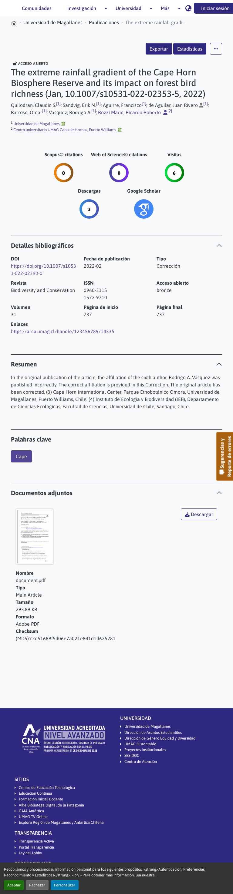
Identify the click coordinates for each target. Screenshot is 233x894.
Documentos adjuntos (42, 492)
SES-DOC (131, 755)
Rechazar (37, 885)
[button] (188, 8)
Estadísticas (189, 48)
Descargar (201, 514)
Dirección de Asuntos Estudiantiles (153, 732)
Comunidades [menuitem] (37, 8)
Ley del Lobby (30, 853)
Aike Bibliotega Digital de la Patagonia (51, 805)
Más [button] (165, 8)
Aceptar (14, 885)
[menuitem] (83, 8)
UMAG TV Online (33, 816)
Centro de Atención (140, 761)
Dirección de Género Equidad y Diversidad (159, 738)
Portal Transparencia (36, 847)
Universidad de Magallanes (147, 726)
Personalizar (64, 885)
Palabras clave (31, 439)
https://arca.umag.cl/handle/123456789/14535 (62, 331)
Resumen (24, 364)
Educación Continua (35, 793)
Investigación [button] (81, 8)
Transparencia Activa (36, 841)
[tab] (116, 245)
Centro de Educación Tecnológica (47, 787)
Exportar (159, 48)
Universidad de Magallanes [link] (53, 22)
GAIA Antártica (31, 811)
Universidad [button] (128, 8)
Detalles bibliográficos (42, 245)
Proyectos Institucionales (145, 749)
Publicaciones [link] (104, 22)
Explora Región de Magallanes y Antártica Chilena (61, 822)
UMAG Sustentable (140, 744)
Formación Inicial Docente (41, 799)
